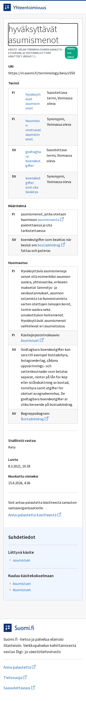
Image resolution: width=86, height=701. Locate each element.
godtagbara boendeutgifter (33, 158)
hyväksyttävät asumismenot (33, 101)
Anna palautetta (37, 667)
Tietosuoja (37, 677)
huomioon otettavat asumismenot (33, 129)
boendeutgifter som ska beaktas (33, 185)
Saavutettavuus (43, 688)
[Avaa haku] (68, 7)
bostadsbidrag (51, 245)
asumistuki (21, 560)
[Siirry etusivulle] (33, 7)
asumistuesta (51, 219)
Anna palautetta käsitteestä (43, 515)
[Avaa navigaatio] (78, 7)
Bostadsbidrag (34, 419)
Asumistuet (32, 340)
